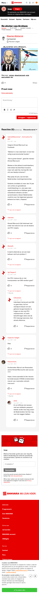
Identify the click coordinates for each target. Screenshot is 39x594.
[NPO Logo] (36, 3)
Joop (10, 9)
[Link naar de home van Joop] (4, 9)
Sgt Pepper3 (12, 272)
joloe (15, 401)
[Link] (14, 109)
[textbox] (19, 102)
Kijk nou (33, 19)
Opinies (18, 19)
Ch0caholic (17, 298)
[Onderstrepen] (10, 109)
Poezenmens (12, 361)
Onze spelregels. (7, 93)
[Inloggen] (33, 2)
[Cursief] (7, 109)
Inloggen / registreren (27, 117)
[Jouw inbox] (30, 2)
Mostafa (10, 246)
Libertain (11, 217)
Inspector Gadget (13, 337)
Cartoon (4, 28)
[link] (3, 38)
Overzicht (4, 19)
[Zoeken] (26, 2)
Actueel (12, 19)
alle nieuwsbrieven (16, 476)
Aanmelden (9, 470)
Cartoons (26, 19)
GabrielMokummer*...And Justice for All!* (20, 138)
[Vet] (4, 109)
